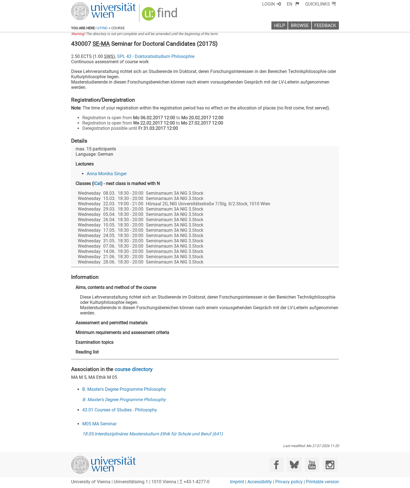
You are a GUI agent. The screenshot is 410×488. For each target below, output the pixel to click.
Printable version (322, 481)
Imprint (237, 481)
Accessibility (259, 481)
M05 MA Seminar (99, 423)
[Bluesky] (294, 465)
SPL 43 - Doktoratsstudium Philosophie (155, 56)
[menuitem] (293, 4)
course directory (134, 369)
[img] (160, 15)
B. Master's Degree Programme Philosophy (124, 389)
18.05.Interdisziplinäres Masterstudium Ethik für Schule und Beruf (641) (152, 433)
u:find (102, 28)
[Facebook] (276, 465)
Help (279, 25)
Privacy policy (289, 481)
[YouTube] (312, 465)
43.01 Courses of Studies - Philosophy (119, 410)
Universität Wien (90, 5)
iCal (97, 183)
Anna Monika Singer (107, 173)
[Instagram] (330, 465)
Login (268, 4)
